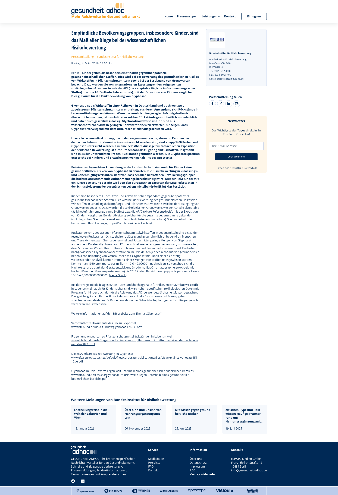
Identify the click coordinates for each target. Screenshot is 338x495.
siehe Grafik (118, 275)
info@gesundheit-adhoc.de (249, 470)
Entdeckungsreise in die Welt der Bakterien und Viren (90, 414)
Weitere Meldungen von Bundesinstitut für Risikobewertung (123, 399)
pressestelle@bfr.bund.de (230, 78)
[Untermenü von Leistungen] (219, 16)
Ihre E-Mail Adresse (224, 146)
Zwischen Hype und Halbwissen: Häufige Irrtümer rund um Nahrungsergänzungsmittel (244, 415)
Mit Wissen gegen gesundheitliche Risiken (193, 412)
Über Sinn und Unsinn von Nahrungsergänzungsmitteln (143, 414)
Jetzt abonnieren (236, 156)
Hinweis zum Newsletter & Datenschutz (236, 167)
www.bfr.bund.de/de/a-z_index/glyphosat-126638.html (107, 327)
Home (168, 16)
